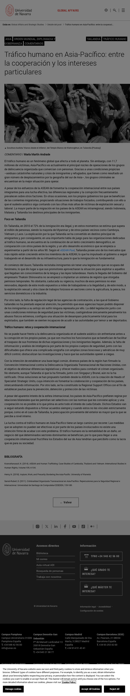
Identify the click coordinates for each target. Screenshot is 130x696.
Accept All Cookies (90, 688)
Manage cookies (13, 688)
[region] (65, 680)
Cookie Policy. (69, 682)
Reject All (114, 688)
